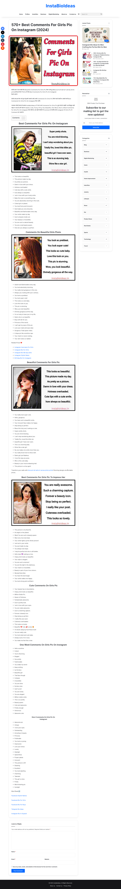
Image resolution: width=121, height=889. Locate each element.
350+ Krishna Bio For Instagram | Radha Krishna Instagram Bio (101, 55)
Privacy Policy (67, 886)
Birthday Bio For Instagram (23, 358)
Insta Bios (35, 14)
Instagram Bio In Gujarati (19, 813)
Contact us (72, 14)
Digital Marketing (54, 14)
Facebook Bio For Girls (18, 800)
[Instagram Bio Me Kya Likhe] (87, 72)
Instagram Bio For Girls (22, 350)
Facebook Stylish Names (19, 796)
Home (21, 14)
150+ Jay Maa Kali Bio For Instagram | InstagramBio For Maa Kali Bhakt (101, 63)
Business (43, 14)
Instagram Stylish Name (22, 355)
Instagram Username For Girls (24, 347)
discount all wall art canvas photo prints (40, 470)
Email (13, 859)
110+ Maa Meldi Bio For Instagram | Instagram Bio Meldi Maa (101, 79)
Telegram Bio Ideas (17, 809)
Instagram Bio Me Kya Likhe (23, 352)
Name (13, 851)
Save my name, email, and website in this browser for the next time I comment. (35, 866)
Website (47, 859)
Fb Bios (27, 14)
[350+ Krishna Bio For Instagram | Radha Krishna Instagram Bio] (87, 55)
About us (64, 14)
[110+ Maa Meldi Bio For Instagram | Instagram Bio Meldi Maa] (87, 80)
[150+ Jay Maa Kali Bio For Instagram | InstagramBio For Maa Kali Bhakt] (87, 64)
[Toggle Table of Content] (22, 118)
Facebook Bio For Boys (18, 804)
